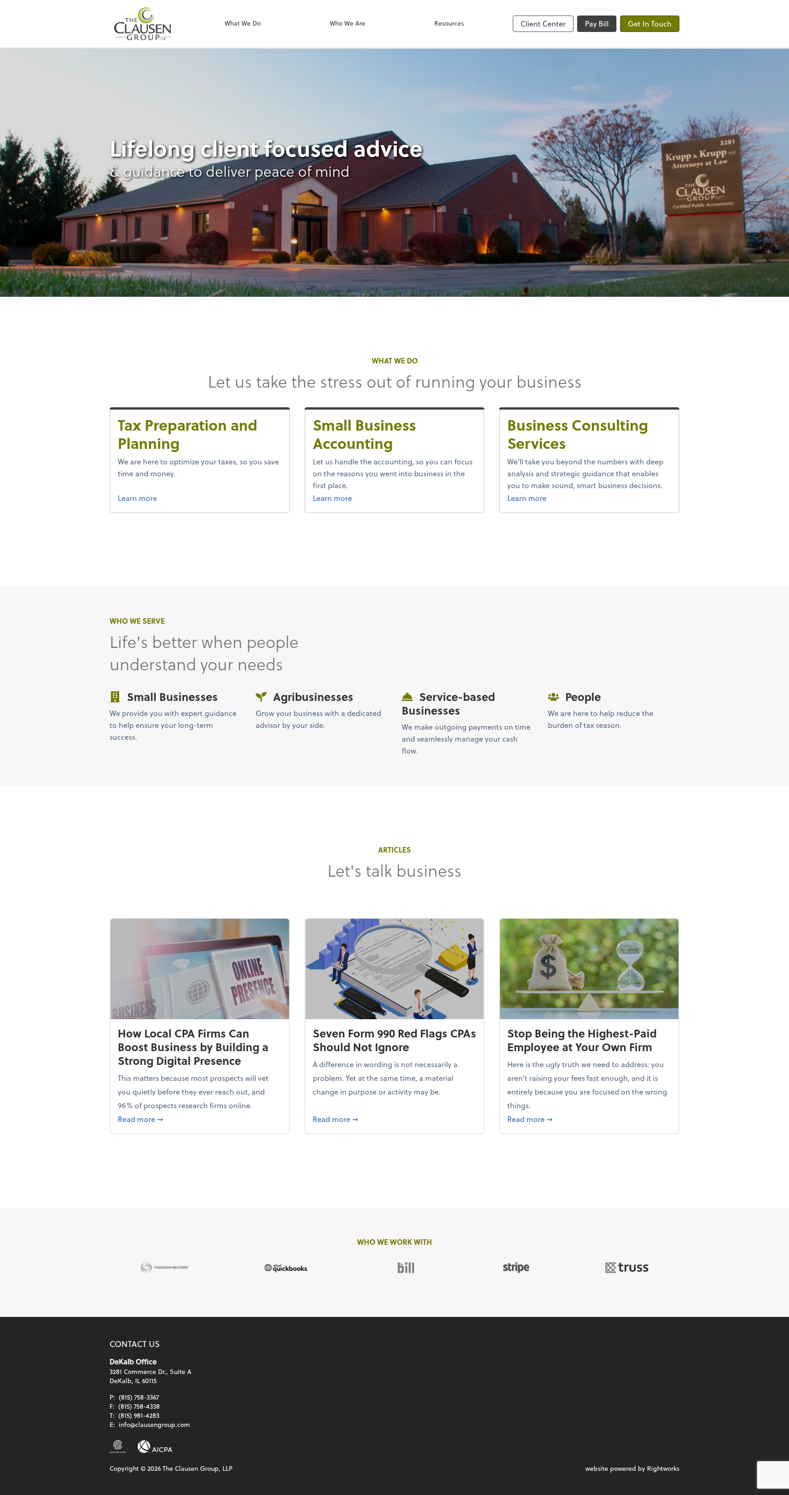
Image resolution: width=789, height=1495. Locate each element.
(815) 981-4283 (138, 1415)
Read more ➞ (200, 1118)
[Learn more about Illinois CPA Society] (118, 1446)
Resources (449, 23)
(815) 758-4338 (139, 1406)
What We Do (243, 23)
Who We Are (347, 23)
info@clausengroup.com (154, 1424)
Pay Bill (597, 23)
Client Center (543, 23)
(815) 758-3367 (139, 1397)
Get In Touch (650, 23)
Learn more (154, 497)
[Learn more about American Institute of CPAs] (155, 1446)
